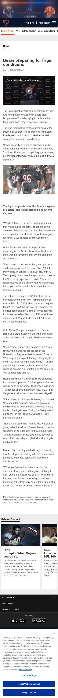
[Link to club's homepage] (6, 21)
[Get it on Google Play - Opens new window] (39, 622)
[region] (29, 663)
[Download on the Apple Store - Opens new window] (18, 621)
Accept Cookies (29, 692)
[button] (29, 90)
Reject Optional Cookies (29, 684)
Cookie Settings (29, 675)
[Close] (54, 633)
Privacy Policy (25, 669)
